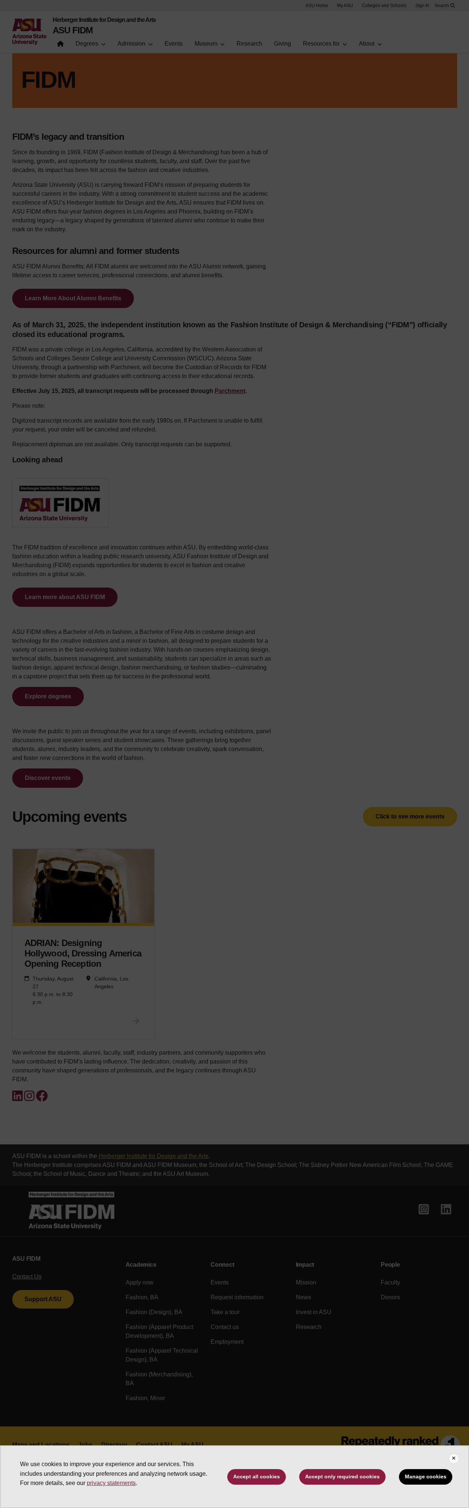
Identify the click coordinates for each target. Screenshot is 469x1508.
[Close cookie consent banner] (454, 1459)
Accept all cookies (256, 1476)
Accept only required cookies (342, 1476)
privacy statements (111, 1483)
